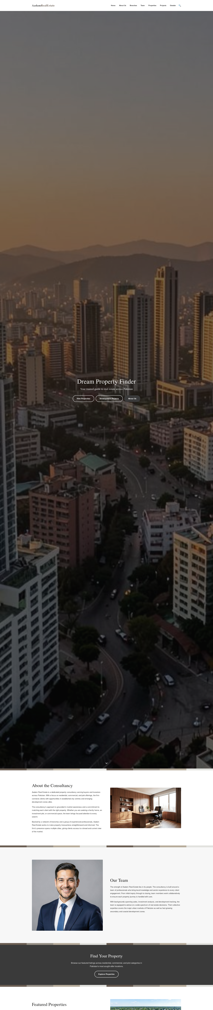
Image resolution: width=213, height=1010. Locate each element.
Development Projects (109, 398)
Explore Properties (106, 974)
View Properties (83, 398)
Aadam (43, 5)
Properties (152, 5)
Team (143, 5)
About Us (122, 5)
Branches (133, 5)
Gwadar (173, 5)
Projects (163, 5)
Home (113, 5)
